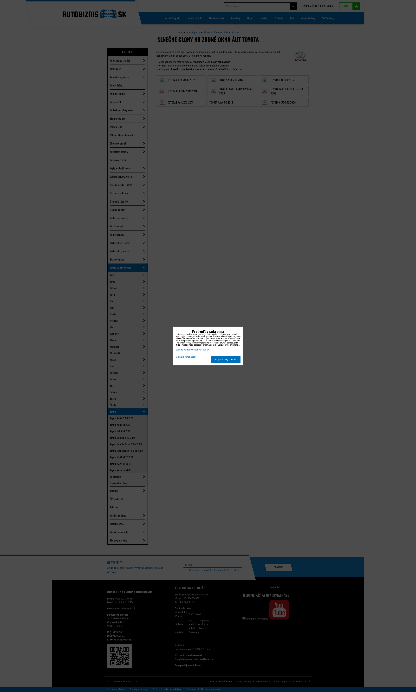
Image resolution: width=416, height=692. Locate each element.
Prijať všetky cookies (226, 359)
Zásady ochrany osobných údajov (192, 349)
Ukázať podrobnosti (185, 357)
